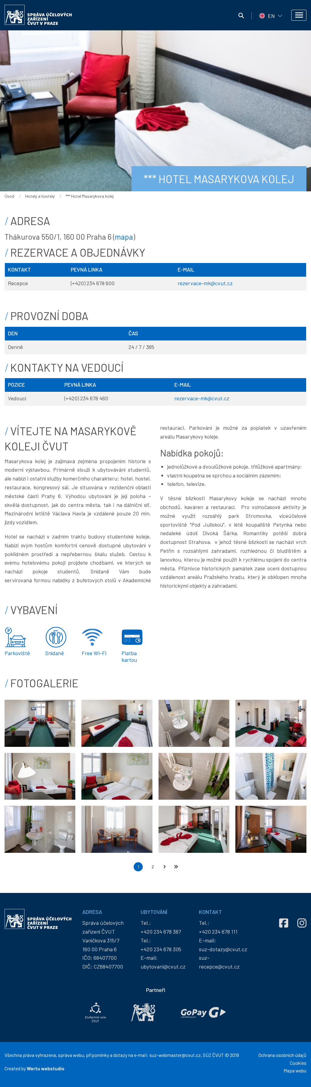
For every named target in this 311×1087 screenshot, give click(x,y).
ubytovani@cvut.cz (163, 966)
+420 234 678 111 (218, 931)
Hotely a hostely (40, 196)
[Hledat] (241, 16)
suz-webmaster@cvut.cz (175, 1055)
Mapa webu (295, 1070)
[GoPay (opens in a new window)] (203, 1012)
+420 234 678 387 (161, 931)
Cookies (298, 1063)
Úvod (9, 196)
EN (271, 16)
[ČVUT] (143, 1012)
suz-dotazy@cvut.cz (223, 949)
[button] (40, 722)
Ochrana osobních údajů (282, 1055)
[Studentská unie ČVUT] (95, 1012)
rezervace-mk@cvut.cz (205, 283)
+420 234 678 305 (161, 949)
